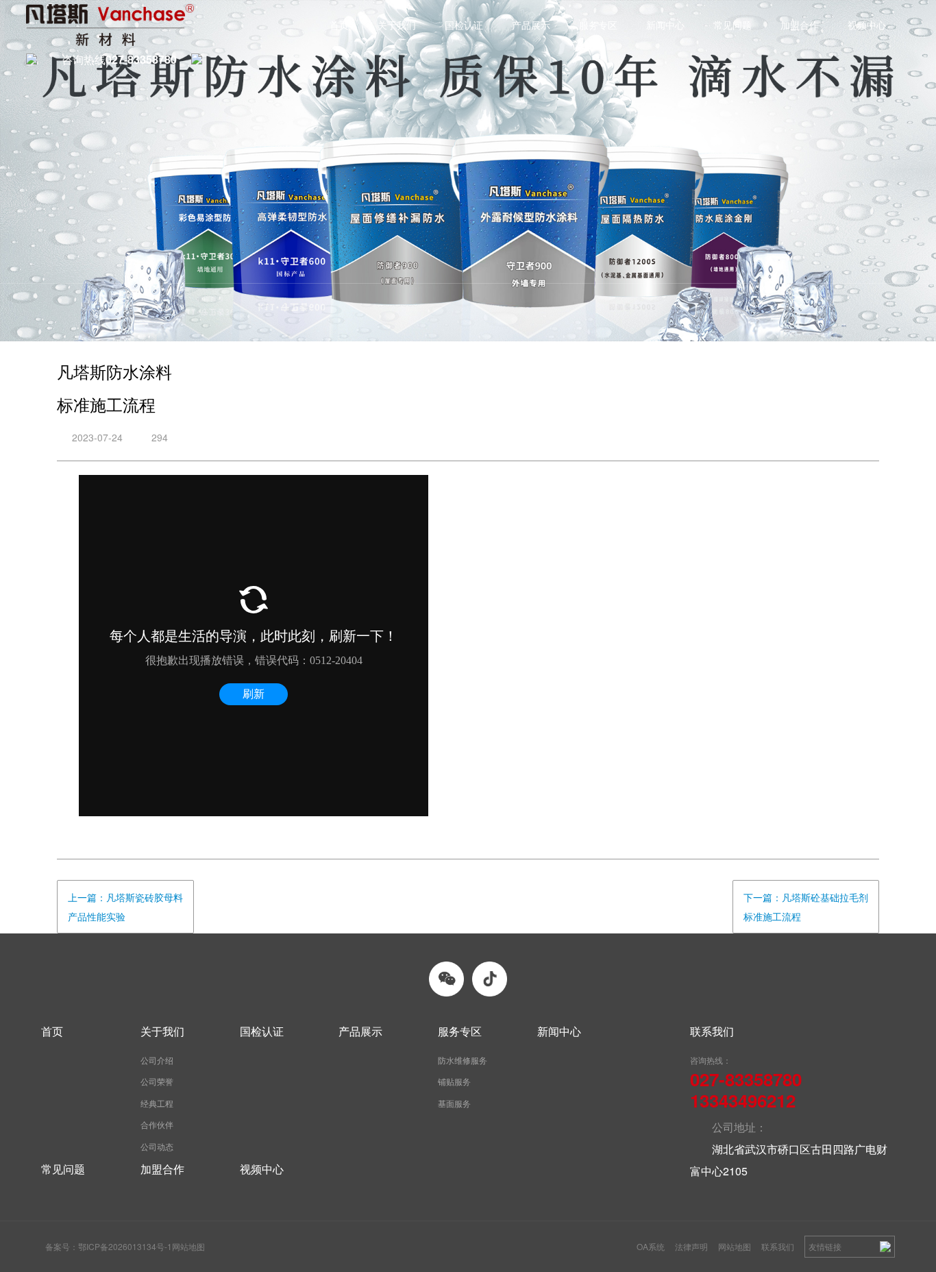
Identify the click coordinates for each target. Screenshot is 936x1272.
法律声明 (691, 1246)
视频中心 (867, 25)
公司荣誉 (156, 1081)
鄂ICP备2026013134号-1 (125, 1246)
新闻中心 (665, 25)
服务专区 (598, 25)
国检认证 (464, 25)
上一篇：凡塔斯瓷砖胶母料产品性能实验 (125, 906)
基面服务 (454, 1103)
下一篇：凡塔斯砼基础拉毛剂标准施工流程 (805, 906)
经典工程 (156, 1103)
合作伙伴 (156, 1124)
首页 (339, 25)
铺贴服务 (454, 1081)
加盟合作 (799, 25)
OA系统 (651, 1246)
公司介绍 (156, 1060)
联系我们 (777, 1246)
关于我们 (397, 25)
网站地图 (734, 1246)
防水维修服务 (462, 1060)
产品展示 (531, 25)
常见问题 (732, 25)
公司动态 (156, 1146)
